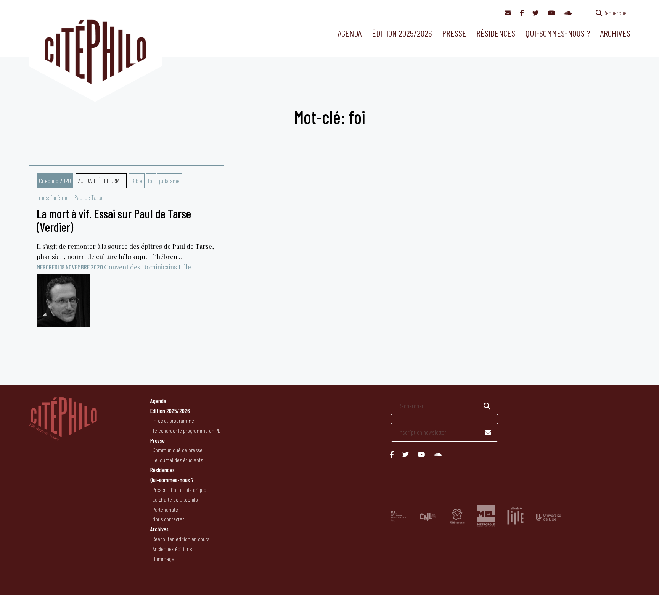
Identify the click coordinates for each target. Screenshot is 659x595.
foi (151, 180)
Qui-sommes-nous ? (558, 33)
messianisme (54, 197)
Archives (615, 33)
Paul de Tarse (89, 197)
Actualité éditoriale (101, 180)
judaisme (169, 180)
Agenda (350, 33)
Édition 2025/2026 (402, 33)
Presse (454, 33)
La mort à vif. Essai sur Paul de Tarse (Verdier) (114, 220)
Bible (136, 180)
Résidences (495, 33)
